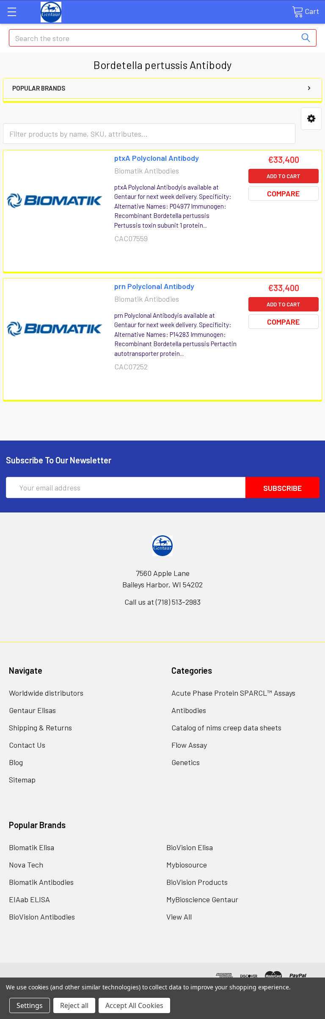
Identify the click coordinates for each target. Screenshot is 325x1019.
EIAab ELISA (29, 899)
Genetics (185, 762)
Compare (283, 193)
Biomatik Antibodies (41, 882)
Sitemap (22, 779)
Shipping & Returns (40, 727)
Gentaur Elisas (32, 710)
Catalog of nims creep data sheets (226, 727)
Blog (16, 762)
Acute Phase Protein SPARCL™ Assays (233, 692)
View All (179, 916)
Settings (30, 1005)
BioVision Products (197, 882)
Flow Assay (189, 744)
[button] (311, 118)
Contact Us (27, 744)
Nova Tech (26, 864)
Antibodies (188, 710)
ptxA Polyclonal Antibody (156, 157)
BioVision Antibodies (42, 916)
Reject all (74, 1005)
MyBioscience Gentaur (202, 899)
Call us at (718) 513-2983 (162, 601)
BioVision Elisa (189, 847)
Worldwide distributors (46, 692)
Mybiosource (186, 864)
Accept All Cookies (134, 1005)
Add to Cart (283, 176)
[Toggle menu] (11, 11)
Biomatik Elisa (31, 847)
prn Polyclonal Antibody (154, 286)
